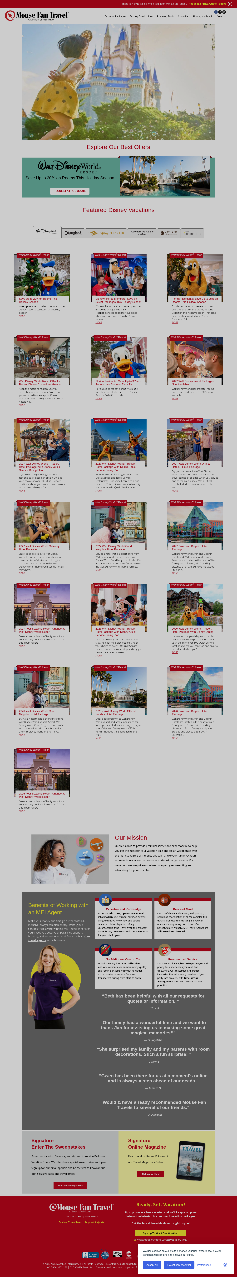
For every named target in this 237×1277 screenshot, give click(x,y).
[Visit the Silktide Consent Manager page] (225, 1265)
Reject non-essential (179, 1265)
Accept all (152, 1265)
